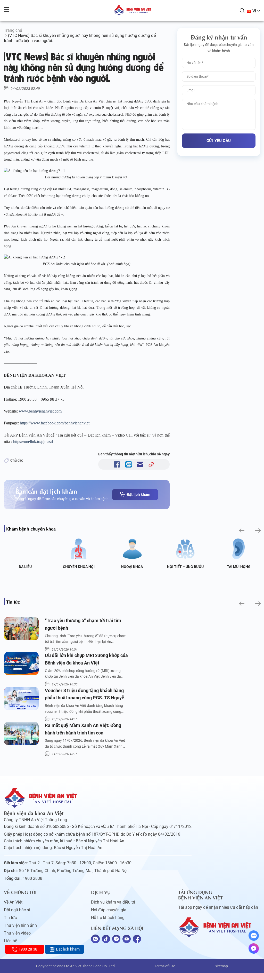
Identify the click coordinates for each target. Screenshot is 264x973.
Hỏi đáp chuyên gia (108, 909)
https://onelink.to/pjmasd (33, 441)
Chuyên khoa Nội (79, 567)
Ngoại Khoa (132, 567)
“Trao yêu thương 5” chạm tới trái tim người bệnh (83, 624)
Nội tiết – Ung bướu (185, 567)
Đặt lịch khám (138, 494)
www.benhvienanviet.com (40, 411)
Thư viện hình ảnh (20, 925)
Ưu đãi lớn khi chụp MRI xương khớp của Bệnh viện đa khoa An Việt (86, 659)
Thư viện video (17, 933)
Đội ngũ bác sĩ (17, 909)
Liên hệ (10, 940)
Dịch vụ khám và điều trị (113, 902)
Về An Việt (13, 902)
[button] (241, 530)
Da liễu (25, 567)
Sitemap (221, 966)
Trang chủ (13, 30)
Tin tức (10, 917)
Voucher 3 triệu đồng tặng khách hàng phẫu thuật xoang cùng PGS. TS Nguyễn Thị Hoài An (86, 695)
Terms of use (165, 966)
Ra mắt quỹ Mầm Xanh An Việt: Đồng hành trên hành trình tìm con (83, 729)
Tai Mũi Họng (239, 567)
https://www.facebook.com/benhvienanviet (54, 423)
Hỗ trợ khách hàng (108, 917)
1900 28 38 (28, 949)
